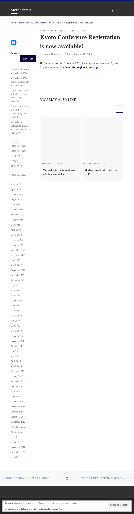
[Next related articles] (119, 109)
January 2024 (17, 219)
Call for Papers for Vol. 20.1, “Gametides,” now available (19, 111)
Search (15, 53)
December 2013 (18, 406)
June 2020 (15, 305)
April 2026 (16, 189)
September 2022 (18, 255)
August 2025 (16, 199)
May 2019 (15, 325)
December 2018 (18, 341)
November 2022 (18, 250)
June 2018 (15, 351)
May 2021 (15, 290)
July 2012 (15, 437)
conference (24, 22)
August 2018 (16, 346)
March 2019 (16, 331)
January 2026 (17, 194)
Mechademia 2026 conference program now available (20, 82)
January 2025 (17, 209)
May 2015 (15, 391)
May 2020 (15, 310)
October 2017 (17, 386)
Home (13, 22)
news (14, 161)
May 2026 (15, 184)
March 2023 (16, 235)
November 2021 (18, 275)
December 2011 (18, 447)
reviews (16, 166)
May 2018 (15, 356)
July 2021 (15, 285)
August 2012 (16, 432)
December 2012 (18, 421)
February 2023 (17, 240)
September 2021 (18, 280)
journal (16, 156)
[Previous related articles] (111, 109)
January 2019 (17, 336)
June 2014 (15, 396)
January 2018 (17, 376)
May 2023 (15, 224)
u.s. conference (19, 173)
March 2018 (16, 366)
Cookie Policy (57, 509)
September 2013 (18, 416)
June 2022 (15, 260)
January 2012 (17, 442)
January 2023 (17, 245)
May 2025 (15, 204)
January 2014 (17, 401)
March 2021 (16, 295)
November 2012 (18, 427)
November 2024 (18, 214)
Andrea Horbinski (52, 54)
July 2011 (15, 457)
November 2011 (18, 452)
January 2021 (17, 300)
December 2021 (18, 270)
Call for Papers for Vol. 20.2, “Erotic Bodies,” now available (19, 96)
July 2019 (15, 320)
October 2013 (17, 411)
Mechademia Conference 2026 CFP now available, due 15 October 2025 (21, 127)
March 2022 (16, 265)
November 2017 (18, 381)
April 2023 (16, 229)
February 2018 (17, 371)
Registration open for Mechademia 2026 (20, 71)
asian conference (38, 22)
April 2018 (16, 361)
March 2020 (16, 315)
